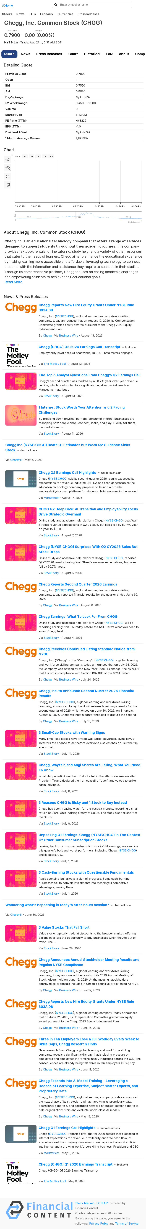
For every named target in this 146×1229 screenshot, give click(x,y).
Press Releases (88, 14)
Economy (46, 14)
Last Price (12, 30)
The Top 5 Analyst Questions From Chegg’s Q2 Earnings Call (89, 375)
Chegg (47, 335)
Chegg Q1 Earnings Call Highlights (80, 1128)
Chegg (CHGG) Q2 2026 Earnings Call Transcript (87, 347)
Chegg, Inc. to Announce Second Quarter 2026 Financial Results (86, 693)
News (20, 14)
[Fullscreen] (7, 176)
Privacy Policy (98, 1223)
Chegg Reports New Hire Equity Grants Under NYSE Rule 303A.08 (86, 307)
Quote (9, 54)
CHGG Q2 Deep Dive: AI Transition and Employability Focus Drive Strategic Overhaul (88, 511)
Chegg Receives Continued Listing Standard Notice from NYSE (87, 651)
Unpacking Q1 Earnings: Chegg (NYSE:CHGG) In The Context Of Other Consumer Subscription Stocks (89, 837)
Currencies (65, 14)
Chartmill (16, 460)
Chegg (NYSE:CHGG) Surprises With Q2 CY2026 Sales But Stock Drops (88, 549)
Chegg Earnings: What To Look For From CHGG (78, 616)
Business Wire (68, 335)
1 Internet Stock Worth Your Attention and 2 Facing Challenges (82, 410)
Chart (73, 54)
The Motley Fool (55, 363)
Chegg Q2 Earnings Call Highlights (80, 472)
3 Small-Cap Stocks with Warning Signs (72, 732)
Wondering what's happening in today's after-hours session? (68, 905)
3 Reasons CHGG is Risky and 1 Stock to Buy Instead (83, 802)
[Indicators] (7, 159)
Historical (92, 54)
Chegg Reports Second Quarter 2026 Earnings (78, 584)
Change (38, 30)
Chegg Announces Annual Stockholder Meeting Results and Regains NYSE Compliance (89, 962)
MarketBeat (51, 498)
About (124, 54)
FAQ (109, 54)
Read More (13, 282)
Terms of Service (127, 1223)
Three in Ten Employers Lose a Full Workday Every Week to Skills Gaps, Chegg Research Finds (89, 1041)
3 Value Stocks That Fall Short (64, 927)
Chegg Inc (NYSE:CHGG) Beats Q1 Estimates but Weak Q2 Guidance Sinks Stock (67, 447)
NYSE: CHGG (65, 702)
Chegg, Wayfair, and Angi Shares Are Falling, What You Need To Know (89, 767)
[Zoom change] (7, 167)
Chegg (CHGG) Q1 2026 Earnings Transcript (83, 1164)
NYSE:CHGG (64, 316)
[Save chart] (7, 184)
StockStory (51, 396)
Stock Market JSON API (92, 1203)
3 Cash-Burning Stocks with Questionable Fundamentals (86, 872)
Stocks (7, 14)
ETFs (32, 14)
